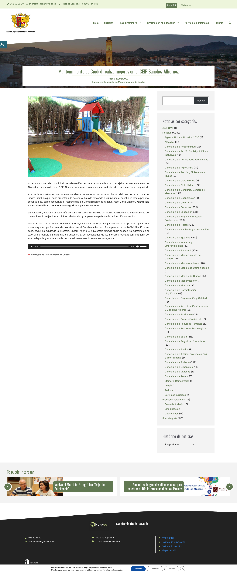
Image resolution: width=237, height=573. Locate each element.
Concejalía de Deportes (178, 207)
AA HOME (167, 128)
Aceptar (138, 568)
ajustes (119, 570)
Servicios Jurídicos (175, 395)
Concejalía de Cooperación (180, 198)
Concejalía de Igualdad (178, 237)
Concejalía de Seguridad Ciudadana (185, 341)
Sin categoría (169, 418)
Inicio (96, 23)
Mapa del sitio (169, 550)
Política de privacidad (174, 542)
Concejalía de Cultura (177, 202)
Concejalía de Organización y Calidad (186, 298)
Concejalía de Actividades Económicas (186, 159)
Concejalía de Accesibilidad (180, 146)
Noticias (108, 23)
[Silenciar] (137, 246)
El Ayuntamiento (128, 23)
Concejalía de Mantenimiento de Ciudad (124, 82)
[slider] (143, 246)
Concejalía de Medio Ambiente (182, 263)
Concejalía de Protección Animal (183, 319)
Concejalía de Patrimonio (179, 314)
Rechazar (155, 568)
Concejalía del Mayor (176, 376)
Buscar (201, 100)
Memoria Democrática (177, 381)
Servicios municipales (197, 23)
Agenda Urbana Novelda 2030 (182, 137)
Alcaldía (169, 142)
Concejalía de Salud (176, 336)
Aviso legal (168, 537)
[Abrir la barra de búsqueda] (230, 23)
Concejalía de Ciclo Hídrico (180, 180)
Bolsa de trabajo (174, 404)
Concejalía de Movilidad (178, 285)
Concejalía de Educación (178, 212)
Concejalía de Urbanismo (179, 367)
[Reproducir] (31, 246)
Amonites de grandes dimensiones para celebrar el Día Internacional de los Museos (155, 486)
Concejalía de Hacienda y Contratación (187, 229)
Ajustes (171, 568)
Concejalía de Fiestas (177, 224)
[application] (88, 246)
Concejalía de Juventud (178, 250)
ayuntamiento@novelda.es (42, 3)
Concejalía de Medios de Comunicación (187, 267)
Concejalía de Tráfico (176, 349)
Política (169, 390)
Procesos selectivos (173, 399)
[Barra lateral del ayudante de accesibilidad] (3, 44)
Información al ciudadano (161, 23)
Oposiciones (171, 413)
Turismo (218, 23)
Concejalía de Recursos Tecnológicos (186, 328)
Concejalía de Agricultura (179, 167)
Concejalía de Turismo (177, 362)
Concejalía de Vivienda (177, 371)
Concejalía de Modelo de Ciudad (183, 276)
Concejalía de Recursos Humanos (183, 323)
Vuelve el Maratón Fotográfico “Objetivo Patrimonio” (79, 486)
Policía (168, 385)
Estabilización (172, 409)
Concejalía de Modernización (181, 280)
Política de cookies (172, 546)
